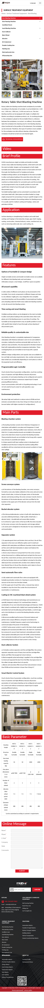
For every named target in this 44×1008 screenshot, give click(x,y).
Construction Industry (7, 969)
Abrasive (4, 38)
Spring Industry (5, 964)
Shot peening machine (9, 21)
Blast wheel (5, 35)
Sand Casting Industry (7, 967)
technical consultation (13, 139)
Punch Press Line (26, 905)
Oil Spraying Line (7, 55)
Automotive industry (27, 925)
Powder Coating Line (8, 45)
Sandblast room (7, 25)
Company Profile (26, 959)
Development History (27, 962)
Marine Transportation (28, 935)
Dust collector (6, 32)
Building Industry (26, 933)
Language (33, 3)
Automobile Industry (7, 959)
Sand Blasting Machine (9, 28)
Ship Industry (5, 972)
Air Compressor (6, 42)
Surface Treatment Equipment (17, 13)
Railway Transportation (8, 977)
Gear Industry (5, 974)
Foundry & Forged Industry (29, 928)
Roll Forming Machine (27, 903)
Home (4, 13)
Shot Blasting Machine (9, 18)
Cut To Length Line (27, 911)
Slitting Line (25, 908)
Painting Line (6, 49)
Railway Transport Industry (29, 930)
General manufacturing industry (30, 938)
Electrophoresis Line (8, 52)
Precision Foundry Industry (8, 962)
